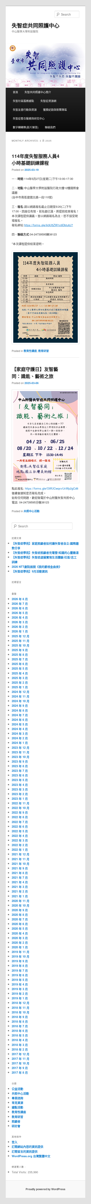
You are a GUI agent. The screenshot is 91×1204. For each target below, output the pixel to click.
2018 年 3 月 (20, 1045)
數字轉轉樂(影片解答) (25, 127)
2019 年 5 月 (20, 980)
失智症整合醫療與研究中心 (29, 118)
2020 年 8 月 (20, 915)
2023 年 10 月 (20, 757)
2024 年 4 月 (20, 729)
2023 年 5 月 (20, 780)
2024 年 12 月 (20, 692)
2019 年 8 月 (20, 966)
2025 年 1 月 (20, 687)
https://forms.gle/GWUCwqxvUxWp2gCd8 (51, 488)
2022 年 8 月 (20, 817)
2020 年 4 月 (20, 933)
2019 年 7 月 (20, 970)
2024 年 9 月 (20, 705)
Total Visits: (20, 1172)
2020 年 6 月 (20, 924)
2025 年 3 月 (20, 678)
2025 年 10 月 (20, 645)
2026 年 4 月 (20, 617)
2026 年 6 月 (20, 608)
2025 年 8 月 (20, 654)
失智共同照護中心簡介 (38, 92)
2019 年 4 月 (20, 984)
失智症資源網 (48, 101)
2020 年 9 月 (20, 910)
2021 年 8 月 (20, 873)
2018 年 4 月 (20, 1040)
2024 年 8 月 (20, 710)
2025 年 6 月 (20, 664)
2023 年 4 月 (20, 785)
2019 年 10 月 (20, 956)
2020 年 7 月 (20, 919)
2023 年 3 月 (20, 789)
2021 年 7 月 (20, 877)
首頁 (15, 92)
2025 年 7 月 (20, 659)
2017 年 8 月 (20, 1072)
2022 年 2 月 (20, 845)
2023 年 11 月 (20, 752)
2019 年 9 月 (20, 961)
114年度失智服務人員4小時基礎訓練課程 (35, 159)
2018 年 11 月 (20, 1007)
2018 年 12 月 (20, 1003)
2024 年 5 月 (20, 724)
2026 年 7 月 (20, 603)
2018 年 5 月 (20, 1035)
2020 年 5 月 (20, 928)
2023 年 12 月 (20, 747)
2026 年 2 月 (20, 627)
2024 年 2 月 (20, 738)
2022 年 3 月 (20, 840)
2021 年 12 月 (20, 854)
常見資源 (17, 1102)
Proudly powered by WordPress (45, 1189)
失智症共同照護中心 (35, 25)
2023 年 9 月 (20, 761)
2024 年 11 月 (20, 696)
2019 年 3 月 (20, 989)
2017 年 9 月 (20, 1068)
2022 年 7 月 (20, 822)
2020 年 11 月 (20, 901)
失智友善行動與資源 (25, 109)
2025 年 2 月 (20, 682)
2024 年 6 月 (20, 720)
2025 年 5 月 (20, 668)
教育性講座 (30, 351)
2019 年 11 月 (20, 952)
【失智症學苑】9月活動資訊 (30, 571)
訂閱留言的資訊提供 (25, 1151)
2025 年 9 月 (20, 650)
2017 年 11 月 (20, 1058)
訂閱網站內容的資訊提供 (27, 1146)
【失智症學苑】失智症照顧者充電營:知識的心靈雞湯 (45, 552)
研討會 (16, 1126)
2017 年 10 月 (20, 1063)
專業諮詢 (17, 1098)
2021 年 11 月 (20, 859)
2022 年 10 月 (20, 808)
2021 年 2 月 (20, 891)
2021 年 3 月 (20, 887)
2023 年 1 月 (20, 798)
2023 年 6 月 (20, 775)
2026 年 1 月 (20, 631)
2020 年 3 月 (20, 938)
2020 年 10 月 (20, 905)
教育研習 (43, 351)
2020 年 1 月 (20, 947)
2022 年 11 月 (20, 803)
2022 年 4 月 (20, 836)
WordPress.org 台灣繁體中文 (31, 1156)
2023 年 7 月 (20, 771)
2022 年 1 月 (20, 849)
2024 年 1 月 (20, 743)
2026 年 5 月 (20, 613)
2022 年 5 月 (20, 831)
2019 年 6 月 (20, 975)
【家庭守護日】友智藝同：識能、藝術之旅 (35, 372)
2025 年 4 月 (20, 673)
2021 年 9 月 (20, 868)
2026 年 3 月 (20, 622)
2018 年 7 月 (20, 1026)
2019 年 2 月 (20, 993)
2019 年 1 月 (20, 998)
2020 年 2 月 (20, 942)
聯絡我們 (50, 127)
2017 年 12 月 (20, 1054)
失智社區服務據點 (23, 101)
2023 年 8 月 (20, 766)
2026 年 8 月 (20, 599)
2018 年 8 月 (20, 1021)
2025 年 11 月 (20, 641)
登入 (14, 1142)
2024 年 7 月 (20, 715)
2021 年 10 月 (20, 864)
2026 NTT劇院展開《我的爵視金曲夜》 (37, 567)
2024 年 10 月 (20, 701)
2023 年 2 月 (20, 794)
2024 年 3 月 (20, 733)
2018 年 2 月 (20, 1049)
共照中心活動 (32, 511)
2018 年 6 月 (20, 1031)
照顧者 (16, 1121)
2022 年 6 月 (20, 826)
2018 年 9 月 (20, 1017)
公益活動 (17, 1089)
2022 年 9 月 (20, 812)
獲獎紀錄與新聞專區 (55, 109)
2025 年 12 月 (20, 636)
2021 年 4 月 (20, 882)
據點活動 (17, 1107)
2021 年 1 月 (20, 896)
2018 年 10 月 (20, 1012)
